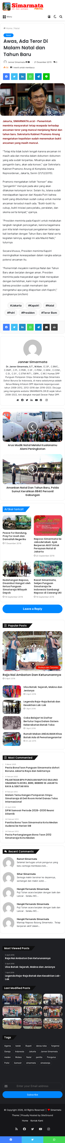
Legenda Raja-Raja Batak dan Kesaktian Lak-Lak (42, 703)
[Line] (46, 76)
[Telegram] (38, 76)
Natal (17, 28)
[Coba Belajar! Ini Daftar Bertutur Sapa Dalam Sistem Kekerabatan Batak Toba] (12, 723)
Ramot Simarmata (27, 858)
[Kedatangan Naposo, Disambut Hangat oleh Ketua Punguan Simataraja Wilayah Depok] (17, 569)
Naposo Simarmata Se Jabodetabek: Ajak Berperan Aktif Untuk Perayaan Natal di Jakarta (48, 545)
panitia (39, 1057)
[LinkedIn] (22, 76)
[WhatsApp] (30, 76)
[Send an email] (29, 62)
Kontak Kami (36, 1120)
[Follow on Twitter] (26, 62)
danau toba (41, 1046)
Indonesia (19, 1051)
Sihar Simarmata (26, 873)
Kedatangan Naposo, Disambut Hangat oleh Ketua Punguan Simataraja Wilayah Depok (16, 586)
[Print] (54, 327)
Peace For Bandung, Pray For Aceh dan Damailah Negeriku (15, 536)
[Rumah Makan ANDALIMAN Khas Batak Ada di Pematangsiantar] (12, 739)
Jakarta (17, 305)
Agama (7, 1046)
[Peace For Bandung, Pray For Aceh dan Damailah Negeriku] (17, 522)
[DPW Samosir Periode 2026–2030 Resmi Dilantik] (12, 999)
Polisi (6, 1063)
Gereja (7, 1051)
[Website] (18, 400)
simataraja (45, 1063)
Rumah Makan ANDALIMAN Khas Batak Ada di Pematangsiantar (43, 735)
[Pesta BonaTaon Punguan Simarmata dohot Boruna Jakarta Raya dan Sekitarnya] (52, 1023)
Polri (12, 312)
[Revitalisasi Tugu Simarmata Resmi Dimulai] (32, 999)
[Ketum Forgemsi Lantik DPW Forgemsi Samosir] (12, 1011)
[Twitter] (14, 76)
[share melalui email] (46, 327)
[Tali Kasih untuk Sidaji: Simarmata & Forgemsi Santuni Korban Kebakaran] (52, 1011)
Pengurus (51, 1057)
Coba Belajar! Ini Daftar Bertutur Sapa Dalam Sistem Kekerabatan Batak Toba (41, 721)
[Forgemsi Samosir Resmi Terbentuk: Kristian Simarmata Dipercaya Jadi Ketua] (32, 1011)
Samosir (18, 1063)
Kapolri (34, 305)
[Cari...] (60, 16)
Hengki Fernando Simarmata (33, 889)
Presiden (29, 312)
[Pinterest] (42, 400)
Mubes (18, 1057)
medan (7, 1057)
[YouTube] (37, 400)
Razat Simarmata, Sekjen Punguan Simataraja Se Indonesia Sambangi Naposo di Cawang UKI (48, 586)
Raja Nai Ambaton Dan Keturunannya (32, 675)
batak (18, 1046)
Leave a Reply (32, 608)
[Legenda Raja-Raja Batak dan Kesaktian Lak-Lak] (12, 707)
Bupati (29, 1046)
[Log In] (49, 16)
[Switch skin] (55, 16)
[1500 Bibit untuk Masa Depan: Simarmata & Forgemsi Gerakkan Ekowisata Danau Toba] (12, 1023)
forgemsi (55, 1046)
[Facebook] (6, 76)
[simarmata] (23, 6)
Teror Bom (50, 312)
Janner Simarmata (16, 62)
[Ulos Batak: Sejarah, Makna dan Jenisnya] (12, 691)
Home (9, 28)
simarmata (31, 1063)
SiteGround (47, 1115)
